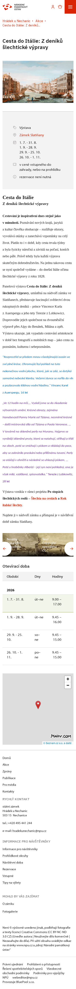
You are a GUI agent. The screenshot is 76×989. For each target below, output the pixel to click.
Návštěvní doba (13, 862)
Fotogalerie (10, 911)
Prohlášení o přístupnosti (43, 964)
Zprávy (7, 771)
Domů (7, 758)
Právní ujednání (13, 964)
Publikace (9, 778)
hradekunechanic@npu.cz (29, 831)
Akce (6, 764)
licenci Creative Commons (29, 932)
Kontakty (8, 791)
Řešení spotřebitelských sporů (23, 969)
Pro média (9, 785)
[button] (38, 705)
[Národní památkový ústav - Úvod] (15, 6)
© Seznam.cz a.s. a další (57, 743)
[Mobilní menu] (70, 7)
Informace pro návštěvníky (20, 849)
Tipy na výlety (12, 882)
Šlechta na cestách (44, 498)
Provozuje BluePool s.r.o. (18, 982)
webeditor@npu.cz (24, 977)
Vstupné (8, 876)
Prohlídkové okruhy (15, 856)
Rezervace (9, 869)
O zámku (8, 904)
